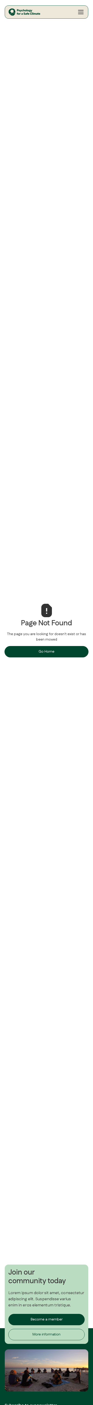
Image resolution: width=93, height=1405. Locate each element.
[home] (36, 11)
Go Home (46, 651)
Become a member (47, 1319)
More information (46, 1334)
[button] (79, 12)
